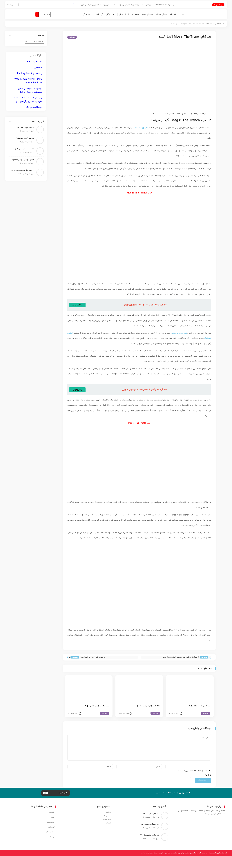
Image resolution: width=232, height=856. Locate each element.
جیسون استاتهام (141, 127)
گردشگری (99, 14)
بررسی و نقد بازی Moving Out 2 (93, 657)
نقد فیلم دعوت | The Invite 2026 (182, 5)
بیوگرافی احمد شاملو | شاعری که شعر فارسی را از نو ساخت (148, 5)
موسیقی (135, 14)
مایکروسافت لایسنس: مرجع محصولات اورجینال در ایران (30, 90)
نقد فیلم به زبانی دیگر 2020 (97, 706)
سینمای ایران (147, 14)
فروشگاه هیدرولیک (34, 107)
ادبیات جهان (124, 14)
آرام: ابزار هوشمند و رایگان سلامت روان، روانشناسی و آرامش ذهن (27, 99)
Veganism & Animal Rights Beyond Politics (28, 81)
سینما (182, 14)
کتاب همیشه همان (34, 62)
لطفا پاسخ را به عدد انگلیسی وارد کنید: (194, 771)
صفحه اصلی (219, 23)
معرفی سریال (161, 14)
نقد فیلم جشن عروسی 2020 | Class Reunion (21, 159)
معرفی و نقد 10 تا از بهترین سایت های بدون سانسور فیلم (107, 5)
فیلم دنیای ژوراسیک (179, 333)
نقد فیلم (173, 14)
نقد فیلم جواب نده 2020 (199, 706)
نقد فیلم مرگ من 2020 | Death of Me (21, 170)
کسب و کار (110, 14)
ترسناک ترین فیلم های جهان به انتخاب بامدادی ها (181, 657)
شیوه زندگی (87, 14)
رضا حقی (194, 113)
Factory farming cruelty (29, 73)
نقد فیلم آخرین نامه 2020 (148, 706)
